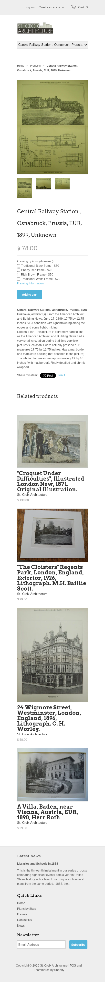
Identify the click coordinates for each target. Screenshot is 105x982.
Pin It (61, 375)
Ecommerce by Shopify (49, 970)
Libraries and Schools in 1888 (37, 863)
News (21, 925)
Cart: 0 (83, 7)
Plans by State (26, 908)
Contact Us (24, 920)
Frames (22, 914)
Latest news (29, 856)
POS (73, 965)
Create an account (52, 7)
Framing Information (30, 283)
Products (35, 65)
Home (21, 903)
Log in (29, 7)
